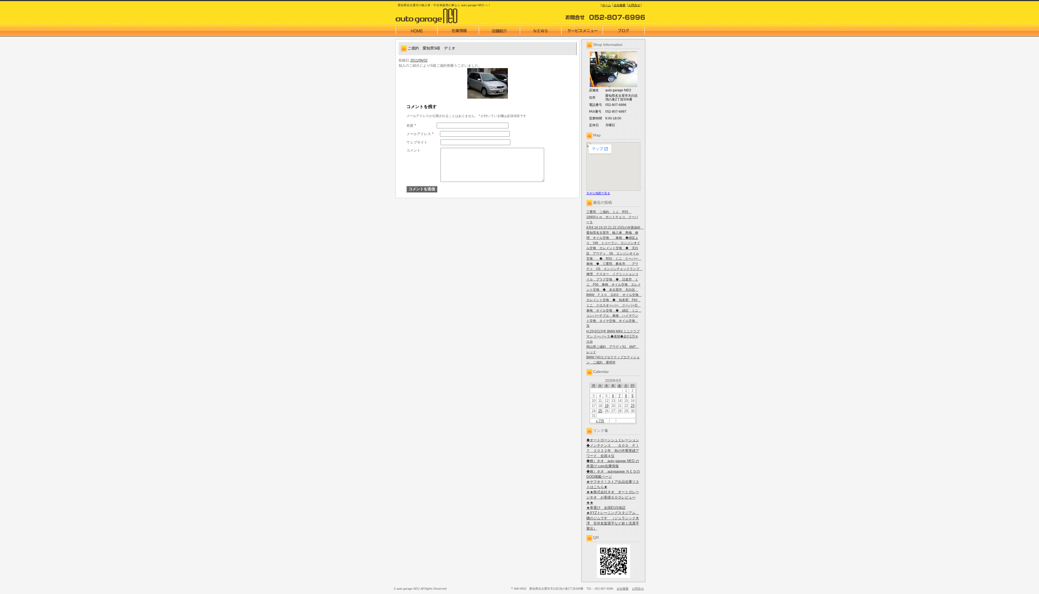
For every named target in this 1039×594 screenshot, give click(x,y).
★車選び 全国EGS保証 (606, 508)
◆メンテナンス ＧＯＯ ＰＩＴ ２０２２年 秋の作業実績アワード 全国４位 (612, 450)
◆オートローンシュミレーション (612, 440)
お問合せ (634, 5)
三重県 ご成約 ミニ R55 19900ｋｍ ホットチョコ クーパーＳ (612, 217)
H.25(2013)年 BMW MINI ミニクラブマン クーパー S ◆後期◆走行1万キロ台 (613, 336)
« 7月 (600, 421)
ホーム (606, 5)
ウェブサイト (417, 142)
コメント (413, 150)
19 (607, 406)
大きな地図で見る (598, 193)
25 (600, 411)
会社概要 (620, 5)
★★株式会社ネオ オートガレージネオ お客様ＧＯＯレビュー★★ (612, 497)
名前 (411, 126)
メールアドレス (419, 134)
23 (632, 406)
